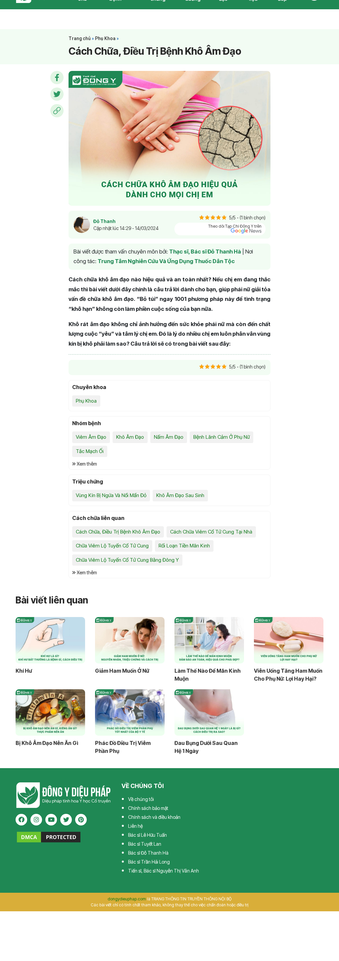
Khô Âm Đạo (130, 437)
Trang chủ (80, 38)
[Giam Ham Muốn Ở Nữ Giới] (130, 640)
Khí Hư (24, 670)
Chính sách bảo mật (148, 808)
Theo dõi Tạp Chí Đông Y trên (235, 226)
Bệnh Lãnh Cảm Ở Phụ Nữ (221, 437)
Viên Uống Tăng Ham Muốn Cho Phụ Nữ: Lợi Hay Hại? (288, 674)
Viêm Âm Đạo (91, 437)
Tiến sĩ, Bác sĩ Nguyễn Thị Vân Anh (163, 871)
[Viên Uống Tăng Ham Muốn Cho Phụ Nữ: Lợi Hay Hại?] (288, 640)
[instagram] (36, 819)
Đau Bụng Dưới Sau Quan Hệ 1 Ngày (206, 747)
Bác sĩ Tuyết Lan (144, 844)
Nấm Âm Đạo (168, 437)
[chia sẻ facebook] (57, 77)
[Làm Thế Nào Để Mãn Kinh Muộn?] (209, 640)
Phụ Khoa (105, 38)
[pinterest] (81, 819)
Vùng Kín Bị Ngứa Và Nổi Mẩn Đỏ (111, 495)
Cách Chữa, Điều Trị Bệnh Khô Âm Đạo (118, 532)
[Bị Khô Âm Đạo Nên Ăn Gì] (50, 712)
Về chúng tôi (141, 799)
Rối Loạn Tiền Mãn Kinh (184, 545)
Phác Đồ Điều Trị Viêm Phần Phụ (123, 747)
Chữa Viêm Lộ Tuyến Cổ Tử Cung (112, 545)
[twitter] (66, 819)
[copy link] (57, 110)
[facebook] (21, 819)
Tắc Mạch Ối (90, 451)
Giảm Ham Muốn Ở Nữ (122, 670)
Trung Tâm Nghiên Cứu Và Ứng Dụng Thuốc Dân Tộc (166, 261)
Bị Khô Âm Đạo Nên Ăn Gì (47, 743)
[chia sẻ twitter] (57, 94)
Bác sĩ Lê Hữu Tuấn (147, 835)
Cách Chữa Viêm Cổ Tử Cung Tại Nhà (211, 532)
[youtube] (51, 819)
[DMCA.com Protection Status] (49, 836)
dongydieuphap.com (127, 898)
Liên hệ (135, 826)
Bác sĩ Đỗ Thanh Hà (148, 853)
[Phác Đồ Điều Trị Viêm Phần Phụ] (130, 712)
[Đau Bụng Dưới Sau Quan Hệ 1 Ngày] (209, 712)
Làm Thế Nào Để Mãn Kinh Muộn (207, 674)
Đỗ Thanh (104, 221)
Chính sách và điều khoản (154, 817)
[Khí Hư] (50, 640)
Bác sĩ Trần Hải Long (149, 862)
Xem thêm (86, 464)
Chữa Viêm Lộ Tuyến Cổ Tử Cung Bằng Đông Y (127, 560)
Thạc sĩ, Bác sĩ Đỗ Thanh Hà (205, 251)
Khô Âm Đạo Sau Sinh (180, 495)
